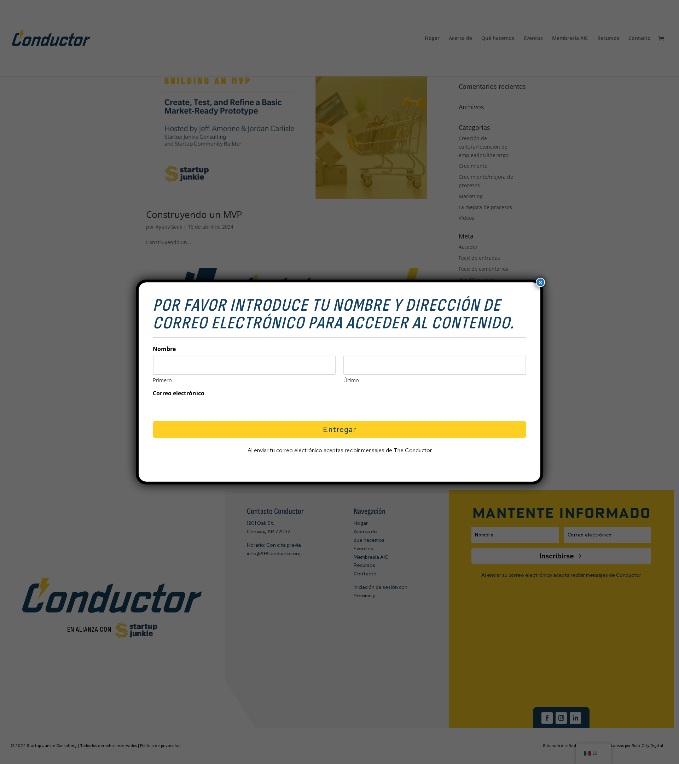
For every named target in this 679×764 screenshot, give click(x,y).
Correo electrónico (178, 393)
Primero (162, 380)
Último (351, 380)
